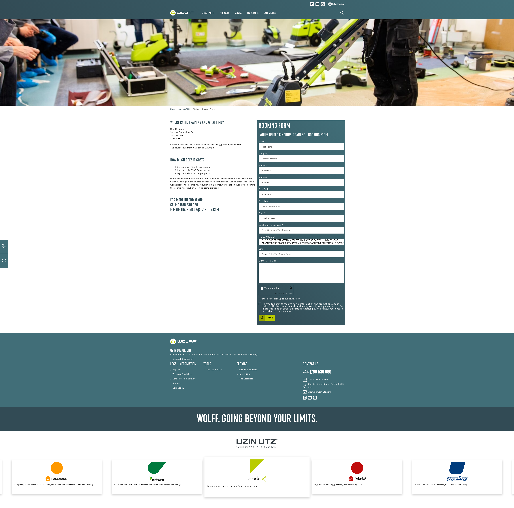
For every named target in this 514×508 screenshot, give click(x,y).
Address (263, 166)
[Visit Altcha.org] (290, 288)
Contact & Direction (183, 359)
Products (224, 13)
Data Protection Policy (184, 379)
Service (238, 13)
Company (263, 154)
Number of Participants (271, 225)
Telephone (264, 201)
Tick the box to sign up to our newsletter (279, 299)
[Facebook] (323, 4)
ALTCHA (289, 293)
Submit (270, 318)
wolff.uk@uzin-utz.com (319, 392)
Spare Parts (252, 13)
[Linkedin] (312, 4)
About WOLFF (208, 13)
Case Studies (270, 13)
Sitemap (177, 383)
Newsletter (244, 374)
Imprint (176, 370)
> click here (285, 311)
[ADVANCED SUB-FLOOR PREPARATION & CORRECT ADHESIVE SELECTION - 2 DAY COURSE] (301, 243)
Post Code (264, 189)
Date (261, 249)
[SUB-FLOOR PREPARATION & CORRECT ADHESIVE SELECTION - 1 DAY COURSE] (301, 240)
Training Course (267, 237)
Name (262, 142)
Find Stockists (246, 379)
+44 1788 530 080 (317, 372)
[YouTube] (317, 4)
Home (173, 109)
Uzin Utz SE (178, 388)
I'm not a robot (272, 288)
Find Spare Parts (214, 370)
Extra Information (268, 261)
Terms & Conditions (182, 374)
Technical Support (248, 370)
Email (262, 213)
